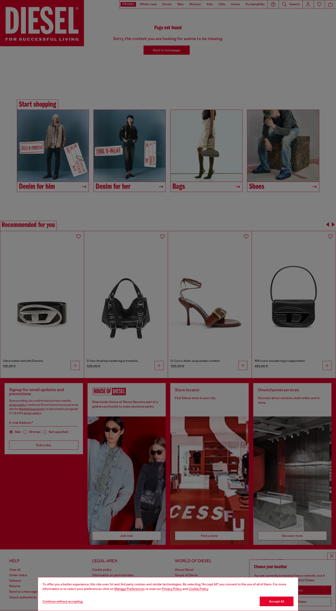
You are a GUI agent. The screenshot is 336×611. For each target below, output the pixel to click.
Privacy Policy (172, 589)
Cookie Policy (198, 589)
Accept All (276, 601)
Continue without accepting (63, 601)
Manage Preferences (129, 589)
